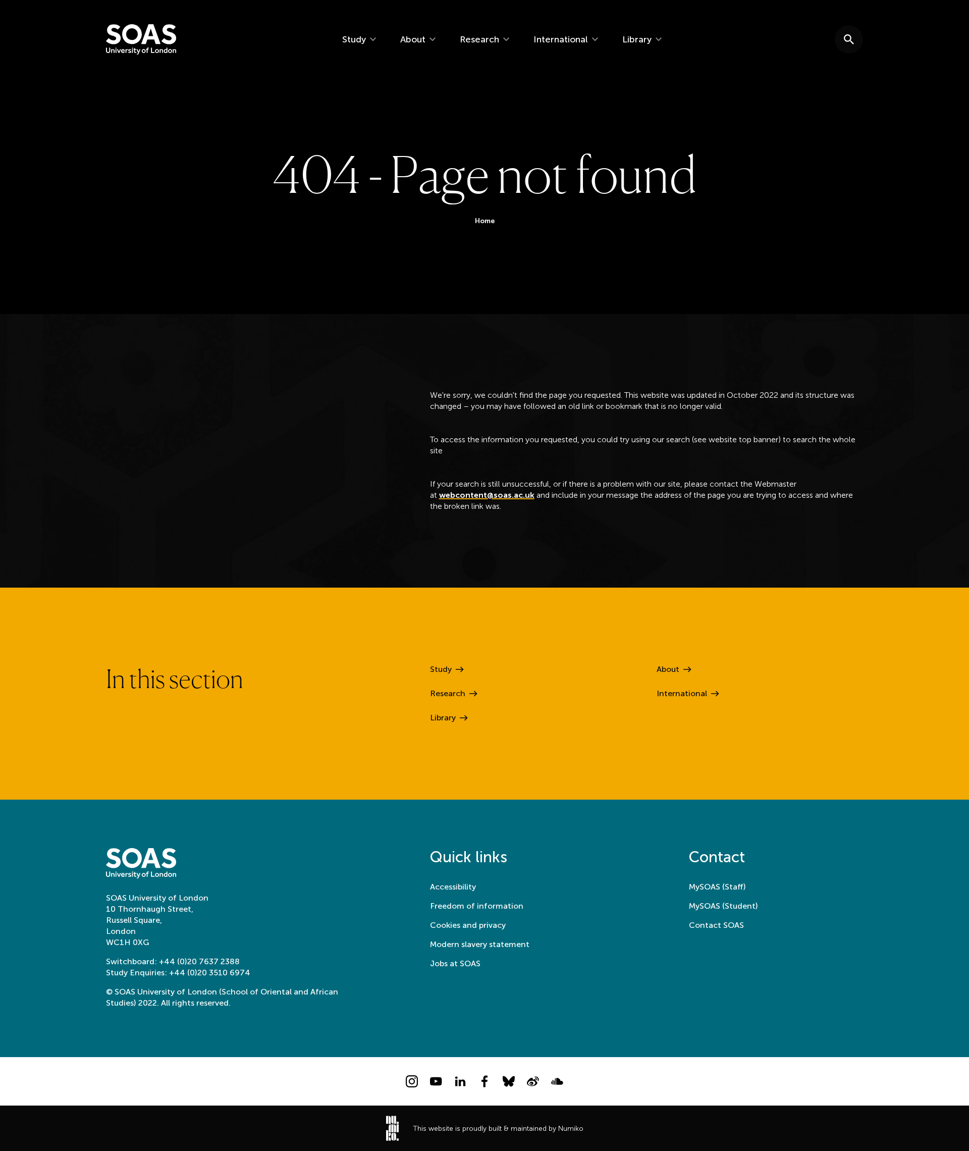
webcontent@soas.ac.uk (486, 495)
